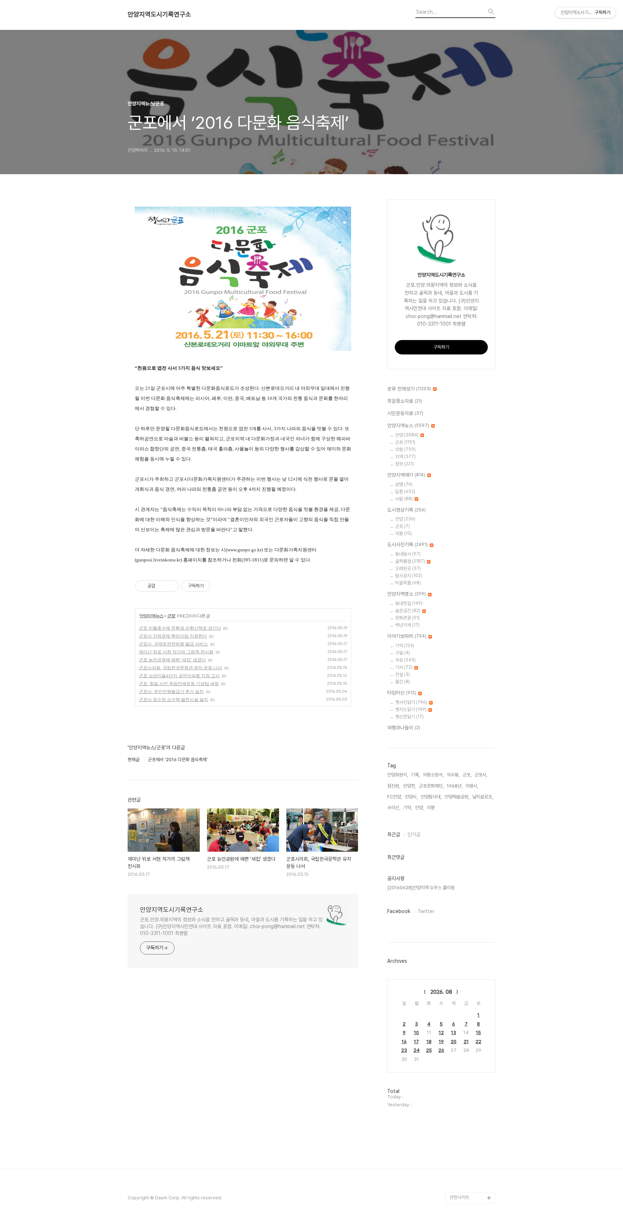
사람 (404, 499)
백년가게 (407, 625)
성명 (403, 484)
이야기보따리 (406, 636)
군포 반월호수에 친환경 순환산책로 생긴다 (180, 628)
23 (404, 1050)
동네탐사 (408, 554)
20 (453, 1041)
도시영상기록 (406, 510)
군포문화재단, (431, 786)
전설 (402, 674)
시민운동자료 (405, 413)
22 (478, 1041)
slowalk (458, 1140)
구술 (402, 653)
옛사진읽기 (411, 702)
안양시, (411, 796)
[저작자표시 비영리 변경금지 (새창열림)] (220, 586)
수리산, (393, 807)
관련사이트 (459, 1197)
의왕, (431, 807)
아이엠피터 (460, 1128)
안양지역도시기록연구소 (159, 14)
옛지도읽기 (411, 709)
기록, (415, 774)
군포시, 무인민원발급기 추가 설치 (171, 691)
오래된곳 (408, 568)
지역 (405, 456)
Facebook (398, 911)
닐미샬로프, (482, 796)
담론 (405, 491)
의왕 (405, 449)
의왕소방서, (433, 774)
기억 (404, 645)
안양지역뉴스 (151, 615)
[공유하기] (162, 586)
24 (417, 1050)
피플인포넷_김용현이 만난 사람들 (471, 1157)
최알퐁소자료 (404, 401)
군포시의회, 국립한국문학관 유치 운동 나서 (180, 667)
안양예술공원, (457, 796)
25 (429, 1050)
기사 (403, 667)
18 (429, 1041)
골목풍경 (410, 561)
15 (478, 1032)
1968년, (455, 786)
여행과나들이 (403, 728)
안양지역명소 (406, 594)
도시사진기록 (407, 544)
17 (416, 1041)
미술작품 (408, 583)
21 (466, 1041)
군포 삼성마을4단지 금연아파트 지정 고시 (179, 675)
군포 (171, 615)
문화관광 (407, 618)
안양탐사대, (431, 796)
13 (453, 1032)
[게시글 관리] (171, 586)
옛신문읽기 (409, 716)
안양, (419, 807)
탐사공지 (408, 575)
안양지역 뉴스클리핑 (468, 1174)
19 (441, 1041)
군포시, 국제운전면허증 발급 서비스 (173, 644)
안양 (407, 435)
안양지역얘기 (406, 475)
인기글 (413, 834)
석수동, (453, 774)
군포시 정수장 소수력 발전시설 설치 (173, 699)
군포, (467, 774)
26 (441, 1050)
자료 (405, 660)
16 (404, 1041)
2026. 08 (441, 992)
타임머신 (401, 693)
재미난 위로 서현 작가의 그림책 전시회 (176, 651)
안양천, (409, 786)
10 (416, 1032)
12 (441, 1032)
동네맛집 (409, 603)
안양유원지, (397, 774)
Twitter (425, 911)
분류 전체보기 (409, 389)
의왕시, (471, 786)
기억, (407, 807)
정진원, (393, 786)
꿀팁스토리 (460, 1186)
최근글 (393, 834)
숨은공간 (407, 610)
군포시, (480, 774)
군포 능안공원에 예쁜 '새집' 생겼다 (172, 659)
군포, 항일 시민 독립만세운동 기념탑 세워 (179, 683)
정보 (404, 464)
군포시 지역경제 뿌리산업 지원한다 (173, 636)
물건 (402, 681)
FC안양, (394, 796)
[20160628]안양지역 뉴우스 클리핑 (421, 887)
